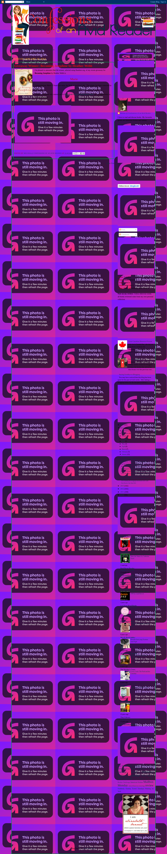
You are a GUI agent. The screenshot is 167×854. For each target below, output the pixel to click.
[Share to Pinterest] (83, 153)
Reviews (51, 50)
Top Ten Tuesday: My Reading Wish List (132, 464)
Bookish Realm (126, 701)
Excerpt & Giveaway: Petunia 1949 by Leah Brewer (139, 593)
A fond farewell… (126, 584)
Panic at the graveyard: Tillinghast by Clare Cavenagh (139, 539)
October (124, 436)
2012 (122, 489)
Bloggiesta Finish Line (127, 457)
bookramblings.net (127, 575)
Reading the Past (126, 536)
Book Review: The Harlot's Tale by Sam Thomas (134, 461)
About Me (25, 50)
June (123, 441)
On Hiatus (133, 608)
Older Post (110, 163)
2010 (122, 495)
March (124, 449)
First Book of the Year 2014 (128, 483)
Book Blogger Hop (140, 778)
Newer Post (17, 163)
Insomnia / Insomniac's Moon (139, 687)
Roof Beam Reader (127, 568)
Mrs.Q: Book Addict (127, 637)
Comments (125, 235)
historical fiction (137, 782)
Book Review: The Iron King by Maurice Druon (134, 466)
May (123, 444)
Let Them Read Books (128, 606)
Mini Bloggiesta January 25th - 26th (130, 468)
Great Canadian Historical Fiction (140, 341)
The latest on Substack (127, 570)
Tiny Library (125, 717)
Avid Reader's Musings (128, 653)
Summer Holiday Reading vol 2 (140, 703)
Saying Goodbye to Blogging (129, 374)
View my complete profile (127, 124)
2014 (122, 428)
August (124, 439)
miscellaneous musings (137, 786)
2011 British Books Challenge (129, 766)
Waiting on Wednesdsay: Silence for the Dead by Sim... (135, 476)
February (125, 452)
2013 (122, 486)
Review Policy (38, 50)
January (124, 454)
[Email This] (73, 153)
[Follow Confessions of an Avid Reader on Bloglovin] (129, 187)
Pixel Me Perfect (90, 848)
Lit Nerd (123, 685)
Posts (123, 230)
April (124, 446)
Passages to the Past (127, 590)
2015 (122, 425)
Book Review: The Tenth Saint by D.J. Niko (133, 459)
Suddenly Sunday (124, 789)
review (149, 785)
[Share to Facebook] (81, 153)
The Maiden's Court (127, 669)
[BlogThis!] (76, 153)
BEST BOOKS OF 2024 (128, 577)
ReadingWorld (125, 552)
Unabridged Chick (127, 622)
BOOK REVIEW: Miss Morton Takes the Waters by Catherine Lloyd (140, 556)
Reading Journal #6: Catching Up (130, 719)
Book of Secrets (126, 582)
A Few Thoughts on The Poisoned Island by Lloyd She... (136, 473)
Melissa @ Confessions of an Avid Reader (135, 113)
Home (15, 50)
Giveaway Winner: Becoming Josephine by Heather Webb (136, 471)
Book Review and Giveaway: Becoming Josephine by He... (136, 478)
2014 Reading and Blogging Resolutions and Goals (134, 480)
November (125, 433)
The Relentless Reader (128, 724)
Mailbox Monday (134, 359)
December (125, 431)
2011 (122, 492)
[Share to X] (78, 153)
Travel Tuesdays (138, 789)
